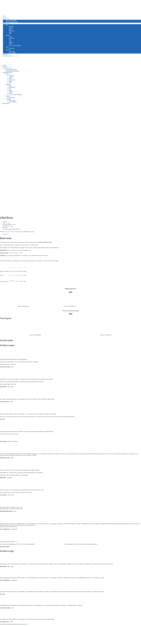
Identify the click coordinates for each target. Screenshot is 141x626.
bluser (6, 231)
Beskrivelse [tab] (5, 234)
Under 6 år (13, 231)
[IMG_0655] (3, 141)
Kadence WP (24, 624)
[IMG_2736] (16, 213)
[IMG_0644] (3, 144)
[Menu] (0, 65)
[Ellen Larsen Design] (72, 6)
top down (32, 231)
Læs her (70, 292)
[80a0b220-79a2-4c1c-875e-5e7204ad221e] (16, 179)
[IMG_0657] (3, 139)
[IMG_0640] (3, 145)
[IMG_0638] (16, 138)
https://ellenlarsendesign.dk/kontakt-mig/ (11, 229)
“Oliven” (50, 242)
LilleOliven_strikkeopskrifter (24, 231)
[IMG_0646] (3, 142)
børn (9, 231)
